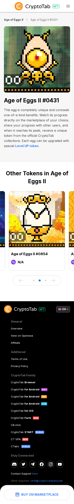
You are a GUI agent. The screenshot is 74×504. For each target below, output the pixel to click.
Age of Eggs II (13, 19)
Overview (16, 328)
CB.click (16, 425)
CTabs (15, 446)
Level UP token (26, 146)
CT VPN (16, 439)
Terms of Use (19, 359)
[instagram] (50, 464)
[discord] (14, 464)
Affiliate (15, 342)
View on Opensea (22, 335)
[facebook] (41, 464)
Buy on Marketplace (40, 494)
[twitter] (23, 464)
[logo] (37, 6)
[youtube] (59, 464)
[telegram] (32, 464)
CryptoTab (23, 382)
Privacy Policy (19, 366)
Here (35, 473)
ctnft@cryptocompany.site (46, 480)
